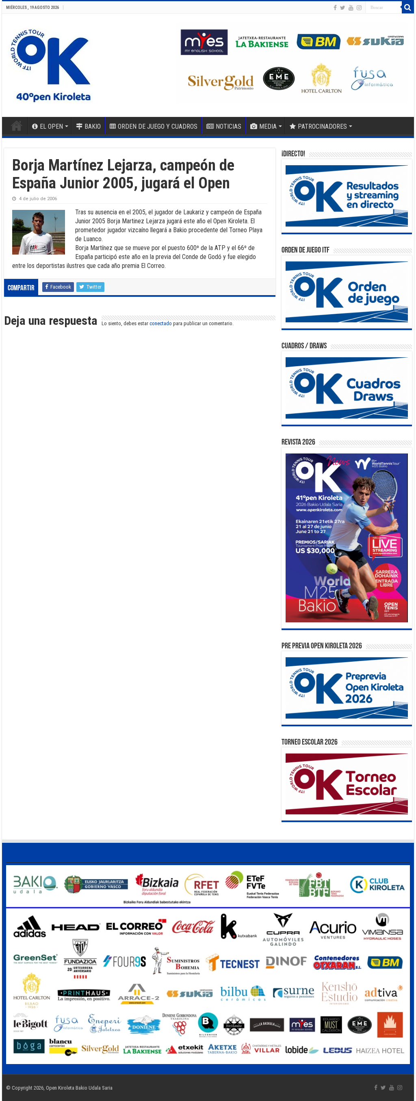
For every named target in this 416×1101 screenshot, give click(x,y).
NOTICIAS (228, 126)
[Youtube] (351, 8)
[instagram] (359, 8)
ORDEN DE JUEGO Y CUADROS (157, 126)
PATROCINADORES (322, 126)
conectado (161, 323)
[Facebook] (335, 8)
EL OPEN (51, 126)
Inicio (16, 125)
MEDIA (268, 126)
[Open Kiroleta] (50, 64)
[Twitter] (342, 8)
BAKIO (92, 126)
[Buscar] (408, 7)
